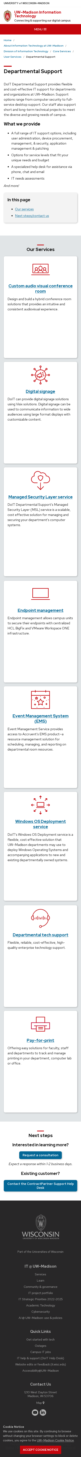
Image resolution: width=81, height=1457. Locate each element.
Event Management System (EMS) (41, 718)
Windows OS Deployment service (40, 824)
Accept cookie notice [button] (40, 1450)
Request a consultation (40, 1155)
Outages (40, 1346)
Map (39, 1403)
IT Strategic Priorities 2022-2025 (40, 1299)
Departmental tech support (40, 935)
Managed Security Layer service (40, 497)
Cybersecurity (40, 1312)
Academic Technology (40, 1305)
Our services (24, 209)
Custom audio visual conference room (40, 288)
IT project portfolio (40, 1293)
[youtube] (35, 1412)
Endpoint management (40, 610)
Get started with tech (40, 1339)
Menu (38, 29)
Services (40, 1274)
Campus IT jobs (40, 1352)
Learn (40, 1281)
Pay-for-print (40, 1040)
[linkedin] (43, 1412)
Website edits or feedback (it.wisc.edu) (40, 1364)
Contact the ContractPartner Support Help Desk (40, 1186)
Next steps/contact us (32, 215)
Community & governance (40, 1287)
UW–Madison (26, 3)
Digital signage (40, 391)
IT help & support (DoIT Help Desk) (40, 1358)
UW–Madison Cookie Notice (55, 1440)
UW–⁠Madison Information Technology (37, 14)
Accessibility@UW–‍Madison (40, 1371)
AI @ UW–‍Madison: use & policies (40, 1318)
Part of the (40, 1252)
